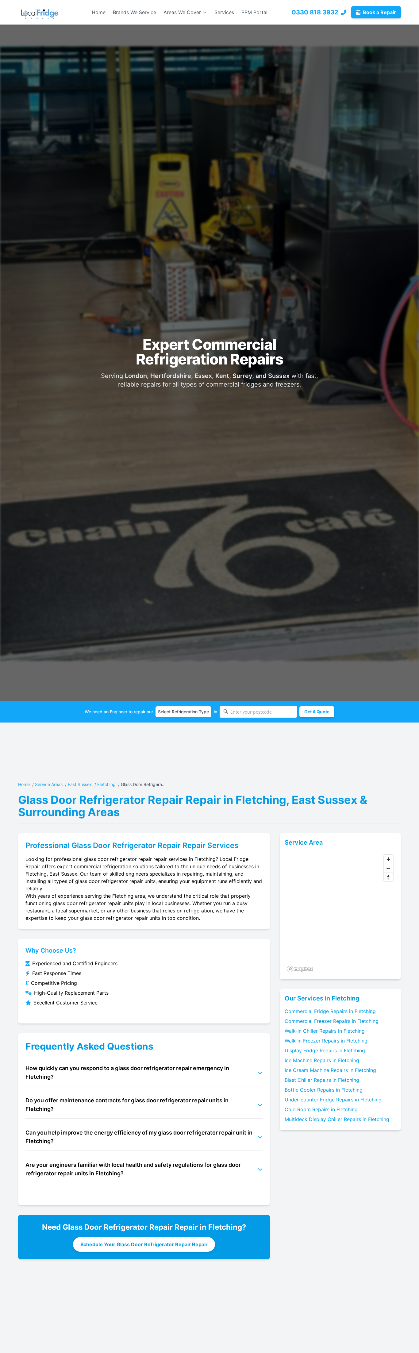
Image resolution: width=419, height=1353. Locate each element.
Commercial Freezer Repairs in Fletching (332, 1021)
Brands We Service (134, 12)
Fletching (106, 784)
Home (99, 12)
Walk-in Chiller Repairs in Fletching (325, 1031)
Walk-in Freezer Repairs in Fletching (326, 1041)
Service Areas (49, 784)
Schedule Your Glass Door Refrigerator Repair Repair (144, 1244)
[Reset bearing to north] (388, 877)
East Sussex (80, 784)
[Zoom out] (388, 868)
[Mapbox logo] (299, 969)
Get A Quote (316, 711)
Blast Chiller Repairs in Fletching (322, 1080)
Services (224, 12)
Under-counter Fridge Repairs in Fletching (333, 1100)
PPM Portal (254, 12)
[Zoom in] (388, 859)
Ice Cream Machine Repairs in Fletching (330, 1070)
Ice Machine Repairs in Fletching (322, 1060)
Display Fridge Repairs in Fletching (325, 1050)
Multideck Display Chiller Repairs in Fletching (337, 1119)
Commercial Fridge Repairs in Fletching (330, 1011)
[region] (340, 913)
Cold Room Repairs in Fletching (321, 1109)
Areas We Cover (182, 12)
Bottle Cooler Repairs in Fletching (324, 1090)
